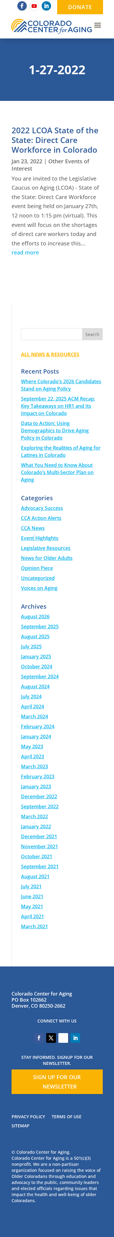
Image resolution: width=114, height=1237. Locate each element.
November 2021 (39, 846)
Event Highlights (39, 538)
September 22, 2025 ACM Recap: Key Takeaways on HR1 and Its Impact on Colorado (58, 406)
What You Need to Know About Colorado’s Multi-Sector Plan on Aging (57, 472)
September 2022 (40, 806)
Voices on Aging (39, 588)
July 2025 (31, 646)
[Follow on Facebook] (22, 6)
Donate (80, 7)
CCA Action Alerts (41, 518)
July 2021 (31, 886)
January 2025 (36, 656)
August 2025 (35, 636)
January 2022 (36, 826)
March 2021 (34, 926)
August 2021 (35, 876)
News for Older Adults (47, 558)
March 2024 (34, 716)
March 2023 (34, 766)
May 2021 (32, 906)
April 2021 (32, 916)
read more (25, 252)
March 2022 (34, 816)
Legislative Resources (46, 548)
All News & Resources (50, 354)
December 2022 (39, 796)
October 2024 (36, 666)
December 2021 (39, 836)
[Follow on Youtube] (34, 6)
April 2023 (32, 756)
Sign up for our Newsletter (57, 1081)
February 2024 (37, 726)
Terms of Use (66, 1117)
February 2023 (37, 776)
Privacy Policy (28, 1117)
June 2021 (32, 896)
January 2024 (36, 736)
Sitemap (20, 1126)
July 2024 (31, 696)
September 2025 (40, 626)
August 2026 (35, 616)
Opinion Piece (37, 568)
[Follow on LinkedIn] (46, 6)
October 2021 (36, 856)
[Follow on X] (51, 1038)
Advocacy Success (42, 508)
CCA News (33, 528)
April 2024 (32, 706)
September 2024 (40, 676)
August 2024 (35, 686)
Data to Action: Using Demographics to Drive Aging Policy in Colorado (55, 430)
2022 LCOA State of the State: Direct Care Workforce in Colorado (55, 140)
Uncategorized (38, 578)
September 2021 (40, 866)
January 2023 (36, 786)
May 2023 (32, 746)
